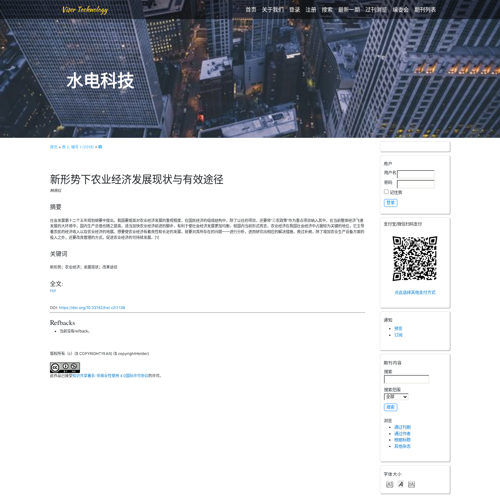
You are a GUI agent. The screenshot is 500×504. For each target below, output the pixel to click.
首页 (251, 9)
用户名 (390, 172)
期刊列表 (425, 9)
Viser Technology (84, 9)
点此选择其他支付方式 (415, 292)
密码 (388, 182)
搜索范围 (392, 389)
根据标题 (402, 439)
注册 (310, 9)
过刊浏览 (376, 9)
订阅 (398, 335)
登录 (294, 9)
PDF (53, 291)
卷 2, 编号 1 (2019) (78, 147)
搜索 (327, 9)
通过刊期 (402, 427)
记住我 (396, 192)
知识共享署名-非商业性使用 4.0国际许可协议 (110, 375)
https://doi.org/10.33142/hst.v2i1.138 (92, 307)
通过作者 (402, 433)
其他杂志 (402, 446)
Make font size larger (411, 484)
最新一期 (349, 9)
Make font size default (400, 484)
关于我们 (273, 9)
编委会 (401, 9)
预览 (398, 328)
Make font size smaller (389, 484)
